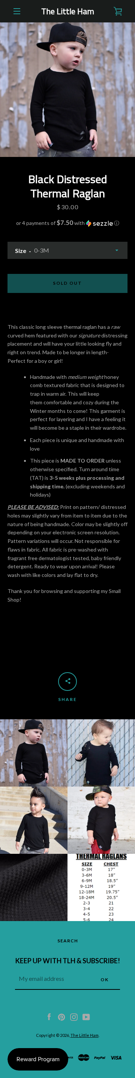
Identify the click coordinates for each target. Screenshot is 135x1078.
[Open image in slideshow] (67, 89)
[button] (68, 223)
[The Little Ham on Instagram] (74, 1016)
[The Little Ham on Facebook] (49, 1016)
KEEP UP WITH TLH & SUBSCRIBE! (67, 961)
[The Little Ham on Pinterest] (61, 1016)
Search (67, 940)
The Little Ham (67, 11)
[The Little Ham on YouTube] (86, 1016)
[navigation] (17, 11)
